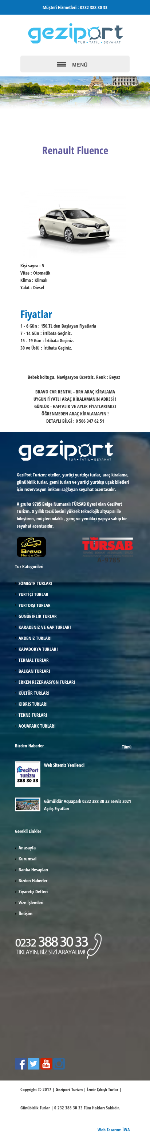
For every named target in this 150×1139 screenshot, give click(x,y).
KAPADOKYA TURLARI (38, 649)
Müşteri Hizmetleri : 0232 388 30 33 (75, 7)
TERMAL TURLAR (34, 660)
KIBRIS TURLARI (33, 704)
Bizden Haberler (33, 880)
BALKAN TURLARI (34, 671)
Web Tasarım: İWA (114, 1130)
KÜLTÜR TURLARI (34, 693)
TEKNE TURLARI (33, 715)
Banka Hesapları (33, 869)
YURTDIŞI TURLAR (35, 605)
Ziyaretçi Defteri (33, 891)
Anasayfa (27, 847)
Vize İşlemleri (31, 902)
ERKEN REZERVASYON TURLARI (47, 682)
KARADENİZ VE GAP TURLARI (45, 627)
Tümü (126, 747)
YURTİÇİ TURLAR (33, 594)
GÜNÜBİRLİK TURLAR (38, 616)
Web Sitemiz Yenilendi (64, 765)
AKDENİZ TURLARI (35, 638)
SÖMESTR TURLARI (35, 583)
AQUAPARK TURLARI (37, 726)
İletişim (25, 913)
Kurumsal (27, 858)
